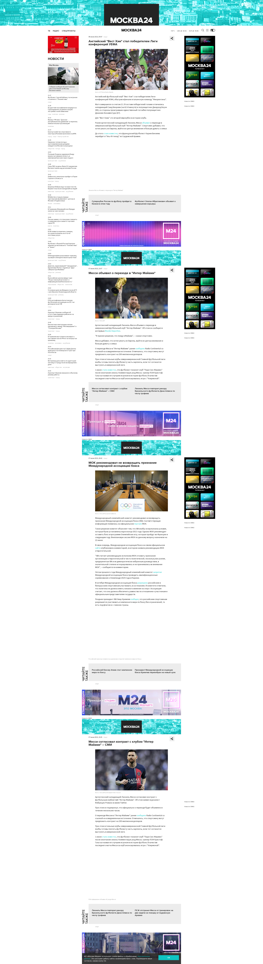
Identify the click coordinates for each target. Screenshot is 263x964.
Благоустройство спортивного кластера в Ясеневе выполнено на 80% (62, 133)
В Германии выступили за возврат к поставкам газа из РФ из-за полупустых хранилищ (62, 338)
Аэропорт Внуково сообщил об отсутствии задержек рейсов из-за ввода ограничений (61, 314)
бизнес (50, 203)
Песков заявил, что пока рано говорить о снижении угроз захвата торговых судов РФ (62, 221)
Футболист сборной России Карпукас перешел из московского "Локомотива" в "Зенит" (62, 245)
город (50, 136)
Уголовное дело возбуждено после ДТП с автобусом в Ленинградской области (62, 291)
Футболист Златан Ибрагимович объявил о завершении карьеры (155, 202)
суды (49, 114)
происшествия (52, 161)
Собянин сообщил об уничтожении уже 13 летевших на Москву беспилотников (62, 89)
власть (50, 226)
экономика (56, 203)
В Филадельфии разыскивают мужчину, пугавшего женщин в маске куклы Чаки (62, 257)
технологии (68, 284)
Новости (56, 59)
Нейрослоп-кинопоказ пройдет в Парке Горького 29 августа (62, 177)
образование (52, 284)
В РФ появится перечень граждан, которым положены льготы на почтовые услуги (60, 233)
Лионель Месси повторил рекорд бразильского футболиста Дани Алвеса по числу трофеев (155, 391)
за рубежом (62, 161)
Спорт (105, 37)
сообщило (140, 348)
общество (51, 148)
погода (57, 148)
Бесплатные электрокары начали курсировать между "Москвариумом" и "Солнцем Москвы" (62, 326)
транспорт (51, 319)
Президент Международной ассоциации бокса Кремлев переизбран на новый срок (155, 671)
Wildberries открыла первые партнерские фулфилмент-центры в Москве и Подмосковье (61, 199)
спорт (50, 102)
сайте (97, 548)
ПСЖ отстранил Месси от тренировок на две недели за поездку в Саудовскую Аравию (154, 913)
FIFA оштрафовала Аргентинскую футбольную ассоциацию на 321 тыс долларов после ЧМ (61, 302)
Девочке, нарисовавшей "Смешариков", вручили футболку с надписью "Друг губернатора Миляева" (62, 268)
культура (51, 181)
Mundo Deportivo (112, 331)
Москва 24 (131, 30)
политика (55, 114)
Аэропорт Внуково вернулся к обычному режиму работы (62, 374)
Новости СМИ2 (87, 249)
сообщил (134, 599)
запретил (157, 572)
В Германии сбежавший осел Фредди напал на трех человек (61, 210)
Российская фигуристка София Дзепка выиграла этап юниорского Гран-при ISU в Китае (62, 351)
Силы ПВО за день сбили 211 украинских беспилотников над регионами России (62, 167)
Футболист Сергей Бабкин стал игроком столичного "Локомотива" (62, 98)
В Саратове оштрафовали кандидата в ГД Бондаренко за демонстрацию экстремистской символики (62, 110)
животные (51, 191)
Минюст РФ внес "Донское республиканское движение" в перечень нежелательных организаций (62, 122)
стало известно (111, 133)
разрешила (142, 582)
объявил (146, 122)
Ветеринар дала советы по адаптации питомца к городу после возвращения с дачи (62, 363)
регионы (61, 114)
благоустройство (63, 136)
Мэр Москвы (54, 65)
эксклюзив (66, 367)
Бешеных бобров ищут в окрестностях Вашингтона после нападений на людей (62, 188)
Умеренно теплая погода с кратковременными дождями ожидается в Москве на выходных (60, 144)
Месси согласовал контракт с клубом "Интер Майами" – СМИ (109, 389)
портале (138, 523)
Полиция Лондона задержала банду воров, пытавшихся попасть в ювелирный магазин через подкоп (61, 156)
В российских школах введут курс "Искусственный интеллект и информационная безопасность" (60, 280)
